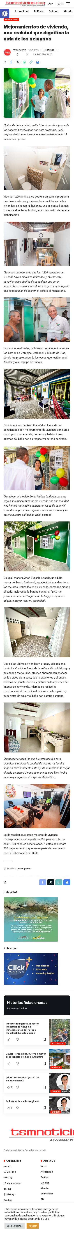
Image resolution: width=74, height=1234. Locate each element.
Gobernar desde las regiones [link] (22, 1101)
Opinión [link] (56, 1091)
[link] (4, 13)
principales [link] (24, 868)
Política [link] (56, 1067)
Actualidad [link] (11, 19)
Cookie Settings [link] (15, 1226)
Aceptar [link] (33, 1226)
